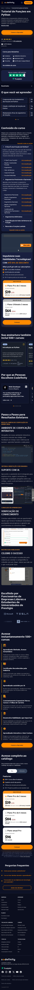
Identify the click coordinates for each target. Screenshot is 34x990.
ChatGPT (19, 944)
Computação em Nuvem (6, 951)
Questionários (21, 909)
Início (2, 8)
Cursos (19, 900)
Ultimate (22, 771)
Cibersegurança (4, 949)
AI (18, 947)
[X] (13, 972)
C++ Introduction (21, 935)
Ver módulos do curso (9, 65)
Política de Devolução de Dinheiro (20, 980)
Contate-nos (4, 904)
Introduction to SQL (22, 927)
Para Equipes (4, 918)
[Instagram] (6, 972)
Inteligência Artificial (5, 942)
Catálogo (7, 8)
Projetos (19, 904)
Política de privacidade (18, 976)
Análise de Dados (5, 944)
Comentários (4, 902)
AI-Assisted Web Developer (7, 925)
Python (19, 949)
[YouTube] (17, 972)
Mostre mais (5, 140)
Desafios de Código (22, 907)
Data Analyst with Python (7, 930)
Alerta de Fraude (4, 909)
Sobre (2, 900)
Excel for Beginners (22, 932)
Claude (19, 942)
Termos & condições (6, 976)
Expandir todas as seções (25, 143)
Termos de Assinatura (25, 857)
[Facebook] (2, 972)
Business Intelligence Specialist (8, 927)
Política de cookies (5, 980)
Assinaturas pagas (5, 915)
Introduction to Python (22, 930)
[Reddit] (20, 972)
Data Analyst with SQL (6, 932)
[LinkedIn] (10, 972)
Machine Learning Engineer (7, 935)
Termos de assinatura (6, 983)
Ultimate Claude (21, 925)
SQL (18, 951)
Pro (12, 771)
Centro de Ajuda (4, 907)
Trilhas (19, 902)
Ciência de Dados (5, 947)
